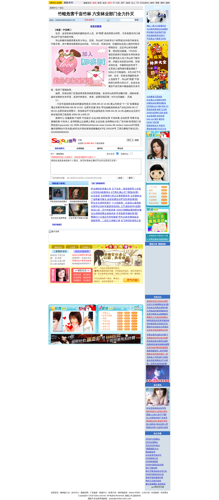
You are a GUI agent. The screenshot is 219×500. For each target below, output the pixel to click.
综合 (61, 8)
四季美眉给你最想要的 (158, 239)
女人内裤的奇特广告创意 (156, 418)
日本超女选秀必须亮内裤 (157, 308)
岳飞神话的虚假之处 (131, 220)
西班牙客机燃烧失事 (154, 477)
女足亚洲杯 (151, 116)
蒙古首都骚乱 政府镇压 (155, 484)
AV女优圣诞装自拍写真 (156, 408)
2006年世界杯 (153, 113)
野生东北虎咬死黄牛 (101, 203)
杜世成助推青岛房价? (156, 35)
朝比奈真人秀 (162, 424)
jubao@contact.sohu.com (120, 498)
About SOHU (134, 493)
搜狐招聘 (84, 493)
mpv (148, 119)
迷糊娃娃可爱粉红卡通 (158, 236)
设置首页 (55, 493)
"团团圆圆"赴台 (152, 449)
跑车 (156, 119)
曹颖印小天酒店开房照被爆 (104, 217)
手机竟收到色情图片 (58, 201)
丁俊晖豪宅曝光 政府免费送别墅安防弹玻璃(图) (114, 199)
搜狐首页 (87, 3)
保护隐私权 (122, 493)
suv (152, 119)
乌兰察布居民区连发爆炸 (157, 29)
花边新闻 (77, 277)
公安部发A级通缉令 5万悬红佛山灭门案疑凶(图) (115, 192)
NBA (159, 106)
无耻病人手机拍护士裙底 (157, 357)
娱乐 (105, 3)
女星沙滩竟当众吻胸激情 (157, 314)
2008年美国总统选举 (155, 465)
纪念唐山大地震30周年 (156, 100)
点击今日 (157, 7)
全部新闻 (155, 493)
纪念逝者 (95, 195)
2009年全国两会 (153, 439)
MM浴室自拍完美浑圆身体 (158, 320)
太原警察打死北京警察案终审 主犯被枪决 (121, 195)
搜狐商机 (162, 244)
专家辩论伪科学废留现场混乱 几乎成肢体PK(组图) (116, 206)
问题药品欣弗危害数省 (156, 103)
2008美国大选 (152, 458)
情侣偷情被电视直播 (78, 201)
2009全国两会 (152, 442)
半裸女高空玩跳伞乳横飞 (157, 335)
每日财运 (87, 274)
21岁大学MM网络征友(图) (158, 304)
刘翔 (161, 113)
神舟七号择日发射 (153, 481)
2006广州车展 (153, 122)
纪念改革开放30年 (153, 455)
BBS (162, 3)
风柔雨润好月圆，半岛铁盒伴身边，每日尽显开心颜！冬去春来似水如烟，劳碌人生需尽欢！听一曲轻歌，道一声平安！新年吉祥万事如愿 (118, 271)
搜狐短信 (58, 247)
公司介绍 (146, 493)
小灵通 (72, 247)
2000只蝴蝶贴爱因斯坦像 (129, 210)
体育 (99, 3)
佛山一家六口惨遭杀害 (156, 26)
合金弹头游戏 (162, 427)
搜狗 (168, 3)
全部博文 (164, 493)
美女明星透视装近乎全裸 (157, 360)
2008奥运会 (152, 106)
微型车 (161, 119)
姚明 (159, 109)
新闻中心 (54, 8)
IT (114, 3)
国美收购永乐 (152, 125)
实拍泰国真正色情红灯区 (157, 324)
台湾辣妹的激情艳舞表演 (157, 311)
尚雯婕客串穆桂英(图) (127, 213)
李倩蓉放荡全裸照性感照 (157, 341)
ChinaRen (144, 3)
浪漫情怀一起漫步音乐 (81, 258)
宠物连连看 (151, 427)
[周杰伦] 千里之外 (57, 255)
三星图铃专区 (60, 251)
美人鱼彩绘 (151, 424)
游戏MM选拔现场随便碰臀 (158, 344)
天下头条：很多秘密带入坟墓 (126, 188)
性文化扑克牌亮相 (58, 218)
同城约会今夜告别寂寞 (81, 261)
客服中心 (103, 493)
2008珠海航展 (152, 461)
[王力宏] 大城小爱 (57, 261)
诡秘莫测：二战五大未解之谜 (105, 220)
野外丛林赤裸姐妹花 (128, 217)
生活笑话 (87, 280)
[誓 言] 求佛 (55, 258)
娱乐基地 (157, 385)
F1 (167, 106)
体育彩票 (160, 116)
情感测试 (77, 280)
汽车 (118, 3)
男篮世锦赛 (151, 109)
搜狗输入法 (65, 493)
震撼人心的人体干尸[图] (156, 414)
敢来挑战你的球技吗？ (81, 263)
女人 (133, 3)
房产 (123, 3)
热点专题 (157, 433)
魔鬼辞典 (87, 277)
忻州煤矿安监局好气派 (156, 32)
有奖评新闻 (95, 26)
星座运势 (77, 274)
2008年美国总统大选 (155, 474)
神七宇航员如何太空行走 (156, 471)
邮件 (152, 3)
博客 (157, 3)
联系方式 (112, 493)
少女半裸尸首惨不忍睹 (78, 218)
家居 (128, 3)
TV (137, 3)
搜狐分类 (153, 244)
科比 (164, 106)
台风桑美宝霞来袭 (154, 97)
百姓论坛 (157, 297)
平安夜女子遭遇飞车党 (156, 39)
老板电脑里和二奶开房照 (157, 351)
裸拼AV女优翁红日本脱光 (157, 327)
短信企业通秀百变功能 (81, 255)
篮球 (166, 113)
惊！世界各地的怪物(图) (157, 363)
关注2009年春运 (153, 445)
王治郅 (164, 109)
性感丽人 (86, 247)
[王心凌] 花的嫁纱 (57, 264)
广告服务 (94, 493)
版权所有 (137, 496)
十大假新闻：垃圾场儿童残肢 (126, 203)
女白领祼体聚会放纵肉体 (103, 213)
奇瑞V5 (162, 125)
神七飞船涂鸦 (151, 468)
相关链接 (57, 224)
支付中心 (75, 493)
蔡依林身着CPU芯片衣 (156, 129)
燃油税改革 (150, 452)
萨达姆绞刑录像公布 (101, 188)
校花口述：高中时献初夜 (103, 210)
